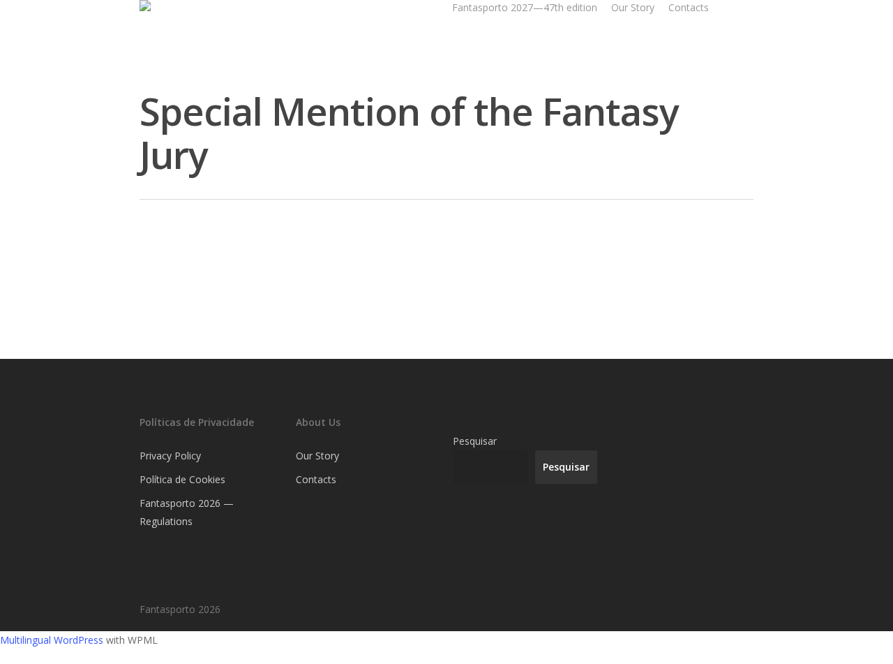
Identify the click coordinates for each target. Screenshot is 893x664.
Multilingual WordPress (51, 640)
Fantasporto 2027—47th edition (524, 7)
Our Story (632, 7)
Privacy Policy (170, 455)
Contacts (688, 7)
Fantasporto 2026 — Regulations (187, 512)
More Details (238, 291)
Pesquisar (475, 441)
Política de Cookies (182, 479)
